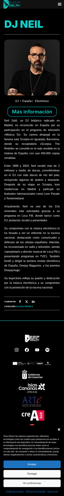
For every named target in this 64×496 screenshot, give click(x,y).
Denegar (32, 473)
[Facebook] (27, 350)
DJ (17, 306)
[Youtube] (37, 350)
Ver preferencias (32, 483)
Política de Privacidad (35, 491)
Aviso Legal (52, 491)
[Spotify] (47, 350)
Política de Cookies (15, 491)
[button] (59, 429)
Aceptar (32, 464)
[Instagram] (16, 350)
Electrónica (26, 306)
